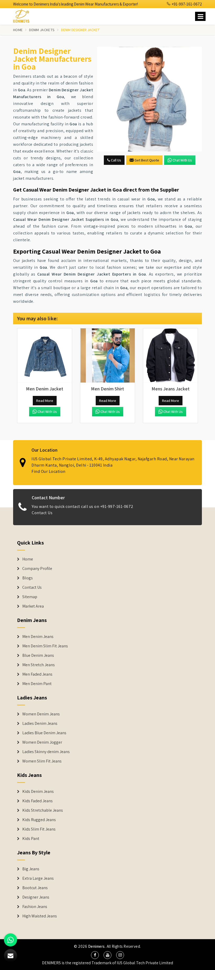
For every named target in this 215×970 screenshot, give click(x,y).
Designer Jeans (35, 897)
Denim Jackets (42, 29)
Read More (44, 400)
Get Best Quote (147, 160)
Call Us (115, 160)
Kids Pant (30, 839)
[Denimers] (23, 15)
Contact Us (42, 512)
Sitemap (29, 597)
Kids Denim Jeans (38, 791)
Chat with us (182, 160)
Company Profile (37, 569)
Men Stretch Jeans (38, 665)
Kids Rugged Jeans (39, 820)
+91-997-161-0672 (186, 4)
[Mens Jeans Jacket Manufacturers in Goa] (170, 355)
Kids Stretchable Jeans (42, 810)
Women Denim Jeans (41, 714)
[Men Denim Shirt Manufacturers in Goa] (107, 355)
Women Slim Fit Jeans (42, 761)
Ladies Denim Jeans (39, 723)
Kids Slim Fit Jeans (39, 829)
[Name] (200, 16)
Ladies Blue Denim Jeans (44, 733)
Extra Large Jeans (38, 878)
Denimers (96, 946)
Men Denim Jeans (37, 637)
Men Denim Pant (37, 684)
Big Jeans (30, 869)
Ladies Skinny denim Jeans (46, 752)
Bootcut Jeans (35, 888)
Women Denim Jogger (42, 742)
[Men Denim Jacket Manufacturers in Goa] (44, 355)
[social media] (95, 955)
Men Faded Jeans (37, 674)
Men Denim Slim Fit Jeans (45, 646)
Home (18, 29)
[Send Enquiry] (149, 99)
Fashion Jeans (34, 907)
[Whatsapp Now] (10, 939)
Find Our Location (48, 471)
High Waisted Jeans (39, 916)
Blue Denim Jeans (38, 655)
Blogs (27, 578)
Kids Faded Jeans (37, 801)
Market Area (33, 606)
